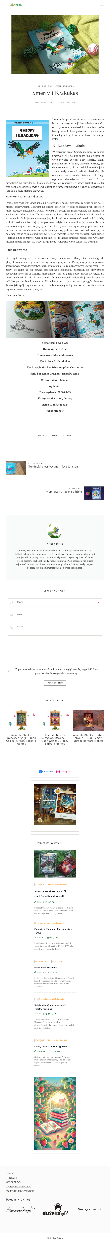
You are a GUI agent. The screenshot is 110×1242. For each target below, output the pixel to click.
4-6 (36, 999)
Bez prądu (39, 961)
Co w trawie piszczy (43, 923)
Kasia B (40, 938)
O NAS (9, 1173)
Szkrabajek (40, 102)
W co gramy (57, 961)
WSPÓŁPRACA (14, 1182)
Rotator (48, 961)
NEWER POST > (75, 489)
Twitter (55, 436)
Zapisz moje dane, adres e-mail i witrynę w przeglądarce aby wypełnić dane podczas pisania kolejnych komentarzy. (56, 671)
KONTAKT (11, 1178)
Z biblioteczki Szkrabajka (61, 86)
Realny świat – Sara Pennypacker (50, 1046)
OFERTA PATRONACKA (18, 1186)
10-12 (38, 86)
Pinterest (66, 436)
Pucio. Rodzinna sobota (45, 967)
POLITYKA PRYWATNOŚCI (20, 1191)
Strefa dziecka (58, 923)
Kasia (39, 902)
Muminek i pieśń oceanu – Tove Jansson (53, 466)
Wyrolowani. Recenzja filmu (64, 491)
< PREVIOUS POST (35, 464)
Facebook (43, 436)
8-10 (44, 86)
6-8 (40, 999)
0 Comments (69, 102)
